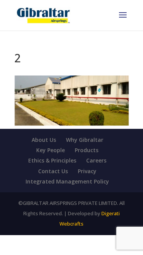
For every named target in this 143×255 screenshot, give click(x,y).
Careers (96, 160)
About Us (44, 139)
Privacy (87, 171)
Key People (50, 150)
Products (86, 150)
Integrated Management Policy (67, 181)
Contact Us (53, 171)
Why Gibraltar (84, 139)
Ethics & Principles (52, 160)
